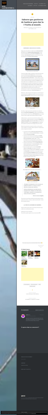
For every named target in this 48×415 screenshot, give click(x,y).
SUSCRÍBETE (30, 5)
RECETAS (36, 3)
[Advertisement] (32, 39)
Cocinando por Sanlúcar (33, 27)
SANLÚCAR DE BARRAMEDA (28, 3)
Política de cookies (33, 413)
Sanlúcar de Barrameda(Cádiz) (33, 52)
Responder (42, 314)
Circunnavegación (27, 284)
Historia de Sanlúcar (34, 284)
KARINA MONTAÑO (24, 365)
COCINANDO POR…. (42, 3)
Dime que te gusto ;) (26, 369)
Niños (40, 284)
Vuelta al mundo (32, 286)
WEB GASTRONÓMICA (8, 7)
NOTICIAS (35, 5)
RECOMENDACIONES (42, 5)
